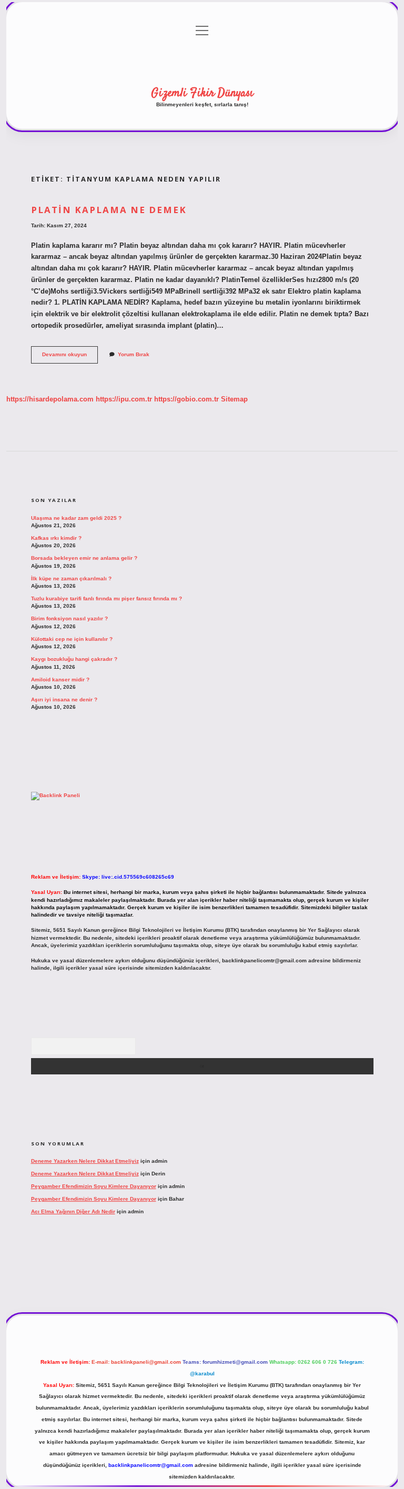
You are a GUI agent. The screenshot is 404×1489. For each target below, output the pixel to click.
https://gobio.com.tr (186, 399)
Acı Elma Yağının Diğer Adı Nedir (73, 1211)
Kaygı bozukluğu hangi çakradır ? (74, 659)
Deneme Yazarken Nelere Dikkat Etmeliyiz (85, 1161)
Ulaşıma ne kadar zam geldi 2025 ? (76, 518)
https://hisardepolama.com (50, 399)
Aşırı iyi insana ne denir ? (64, 699)
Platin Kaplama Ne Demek (109, 210)
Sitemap (234, 399)
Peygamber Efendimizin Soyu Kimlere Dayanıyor (93, 1186)
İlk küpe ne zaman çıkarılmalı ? (71, 578)
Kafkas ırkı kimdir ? (56, 538)
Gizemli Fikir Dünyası (202, 93)
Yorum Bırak (133, 354)
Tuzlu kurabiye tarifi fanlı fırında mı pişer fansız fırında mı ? (106, 598)
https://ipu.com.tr (124, 399)
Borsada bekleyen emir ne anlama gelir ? (84, 558)
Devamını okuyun (70, 357)
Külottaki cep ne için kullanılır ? (72, 639)
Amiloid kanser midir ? (60, 679)
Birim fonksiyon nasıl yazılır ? (69, 618)
